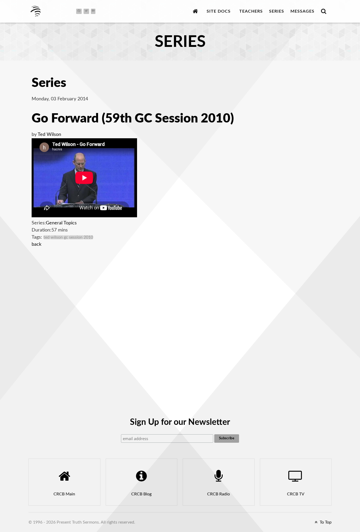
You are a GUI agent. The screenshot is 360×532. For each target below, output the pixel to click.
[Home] (196, 11)
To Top (325, 522)
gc (66, 237)
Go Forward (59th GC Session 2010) (133, 118)
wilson (57, 237)
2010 (88, 237)
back (36, 244)
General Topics (61, 223)
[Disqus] (180, 321)
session (76, 237)
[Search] (325, 11)
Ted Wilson (49, 134)
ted (47, 237)
